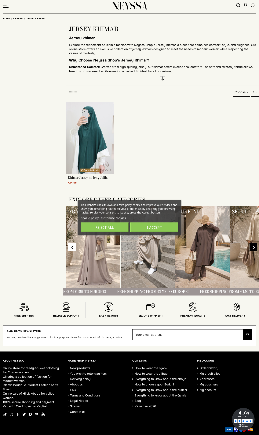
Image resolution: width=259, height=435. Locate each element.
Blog (138, 401)
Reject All (104, 227)
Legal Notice (79, 401)
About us (76, 384)
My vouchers (208, 384)
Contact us (77, 412)
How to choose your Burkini (154, 384)
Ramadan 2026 (145, 406)
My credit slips (209, 374)
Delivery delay (80, 379)
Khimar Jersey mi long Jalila (88, 177)
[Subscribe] (247, 334)
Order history (208, 368)
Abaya (35, 394)
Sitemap (76, 406)
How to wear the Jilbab (151, 374)
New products (80, 368)
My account (207, 390)
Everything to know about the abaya (160, 379)
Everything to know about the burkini (161, 390)
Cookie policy (90, 218)
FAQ (73, 390)
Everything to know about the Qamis (160, 395)
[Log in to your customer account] (245, 5)
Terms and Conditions (85, 395)
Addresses (206, 379)
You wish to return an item (88, 374)
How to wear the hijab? (151, 368)
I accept (154, 227)
